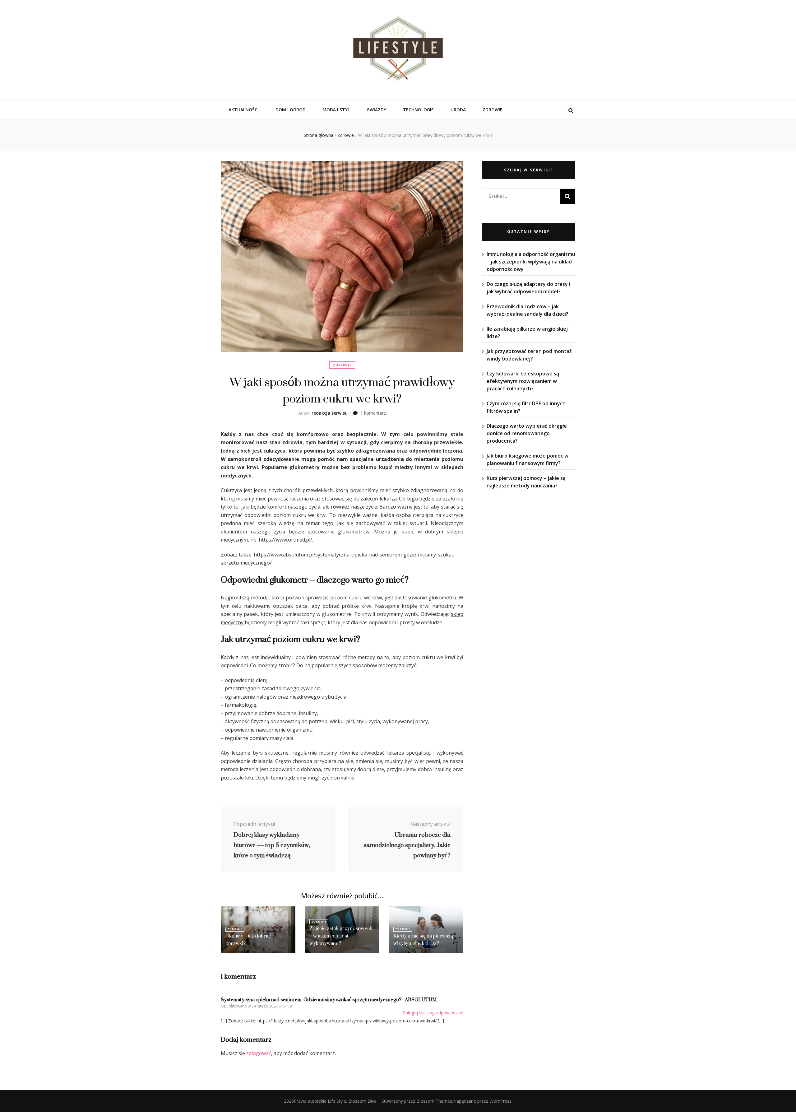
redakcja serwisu (330, 413)
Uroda (458, 110)
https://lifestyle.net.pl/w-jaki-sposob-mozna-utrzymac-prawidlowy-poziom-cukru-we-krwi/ (347, 1021)
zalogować (258, 1053)
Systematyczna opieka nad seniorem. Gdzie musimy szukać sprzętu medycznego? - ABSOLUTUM (329, 999)
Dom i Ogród (290, 110)
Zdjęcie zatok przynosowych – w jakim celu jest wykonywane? (341, 935)
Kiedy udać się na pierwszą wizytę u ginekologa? (423, 939)
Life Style (337, 1101)
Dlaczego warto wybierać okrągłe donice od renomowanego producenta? (527, 433)
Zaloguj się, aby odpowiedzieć (433, 1013)
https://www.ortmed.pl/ (285, 539)
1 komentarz (373, 413)
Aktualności (244, 110)
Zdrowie (492, 110)
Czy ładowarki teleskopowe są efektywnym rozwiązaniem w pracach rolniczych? (523, 381)
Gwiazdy (376, 110)
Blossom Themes (434, 1101)
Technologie (418, 110)
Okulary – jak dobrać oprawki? (248, 939)
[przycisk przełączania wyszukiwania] (570, 111)
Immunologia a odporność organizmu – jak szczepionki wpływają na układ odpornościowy (531, 261)
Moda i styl (336, 110)
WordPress (500, 1101)
